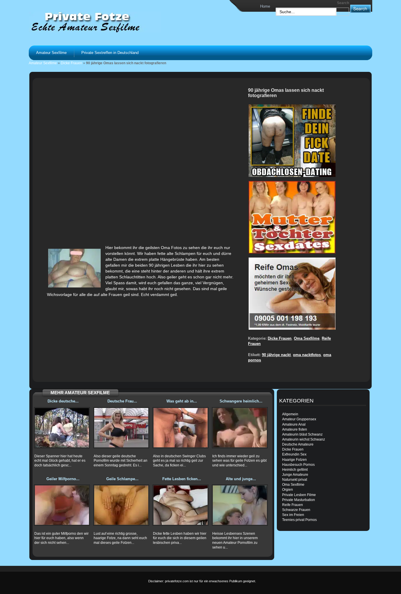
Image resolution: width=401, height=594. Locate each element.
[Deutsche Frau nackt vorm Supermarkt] (121, 427)
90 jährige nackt (276, 355)
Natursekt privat (294, 480)
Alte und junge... (241, 479)
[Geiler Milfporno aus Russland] (62, 505)
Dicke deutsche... (63, 401)
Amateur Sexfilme (51, 52)
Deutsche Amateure (298, 444)
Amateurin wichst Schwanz (303, 439)
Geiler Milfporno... (63, 479)
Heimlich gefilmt (295, 470)
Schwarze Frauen (296, 510)
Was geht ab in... (181, 401)
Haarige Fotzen (294, 460)
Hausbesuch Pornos (298, 465)
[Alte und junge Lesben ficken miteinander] (240, 505)
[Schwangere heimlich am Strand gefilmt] (240, 427)
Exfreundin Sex (294, 454)
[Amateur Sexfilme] (102, 22)
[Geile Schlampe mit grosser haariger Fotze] (121, 505)
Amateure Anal (294, 424)
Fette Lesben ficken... (181, 479)
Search (343, 3)
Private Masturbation (298, 500)
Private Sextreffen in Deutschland (110, 52)
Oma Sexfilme (306, 338)
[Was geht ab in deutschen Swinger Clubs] (180, 427)
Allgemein (290, 414)
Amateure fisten (294, 429)
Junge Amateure (295, 475)
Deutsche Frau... (122, 401)
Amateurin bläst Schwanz (302, 434)
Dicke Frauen (71, 63)
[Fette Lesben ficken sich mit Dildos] (180, 505)
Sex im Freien (293, 515)
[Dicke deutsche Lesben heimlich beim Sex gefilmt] (62, 427)
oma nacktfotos (307, 355)
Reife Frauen (292, 505)
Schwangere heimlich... (241, 401)
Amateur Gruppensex (299, 419)
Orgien (287, 490)
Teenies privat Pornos (299, 520)
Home (265, 6)
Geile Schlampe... (122, 479)
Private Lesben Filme (299, 495)
